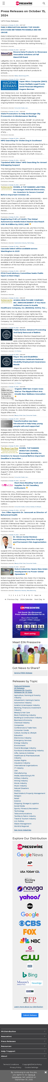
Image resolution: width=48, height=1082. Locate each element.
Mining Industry (21, 781)
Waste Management (22, 824)
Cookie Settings (31, 1067)
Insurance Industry (22, 763)
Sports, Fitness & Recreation (26, 809)
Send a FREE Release (23, 673)
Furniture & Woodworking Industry (29, 751)
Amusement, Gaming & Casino (27, 700)
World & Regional (21, 826)
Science (17, 801)
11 (32, 595)
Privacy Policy (15, 1067)
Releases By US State (23, 692)
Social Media (19, 806)
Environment (19, 745)
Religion (17, 796)
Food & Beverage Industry (25, 748)
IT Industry (19, 768)
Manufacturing (31, 590)
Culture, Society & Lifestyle (33, 506)
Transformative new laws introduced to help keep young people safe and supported (28, 423)
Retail (16, 798)
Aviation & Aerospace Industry (27, 705)
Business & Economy (23, 720)
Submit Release (30, 1015)
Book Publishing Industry (25, 715)
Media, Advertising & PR (21, 76)
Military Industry (21, 778)
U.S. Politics (17, 351)
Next (36, 595)
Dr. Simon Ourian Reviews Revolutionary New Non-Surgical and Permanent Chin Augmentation (29, 539)
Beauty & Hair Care (20, 415)
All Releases (19, 688)
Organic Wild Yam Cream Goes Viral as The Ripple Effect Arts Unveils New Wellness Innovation (30, 391)
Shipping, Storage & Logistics (26, 803)
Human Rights (20, 760)
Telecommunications (23, 814)
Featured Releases (22, 686)
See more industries (22, 830)
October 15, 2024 (14, 25)
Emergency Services (22, 740)
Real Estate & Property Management (29, 793)
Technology (30, 243)
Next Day (38, 599)
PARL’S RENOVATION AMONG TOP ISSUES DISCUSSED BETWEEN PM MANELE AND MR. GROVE (21, 29)
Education (18, 735)
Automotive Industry (20, 243)
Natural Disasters (21, 788)
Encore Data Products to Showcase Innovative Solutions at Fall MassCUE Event (30, 54)
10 (29, 595)
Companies (19, 725)
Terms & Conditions (11, 1064)
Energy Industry (21, 743)
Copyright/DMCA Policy (32, 1064)
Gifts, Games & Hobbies (24, 753)
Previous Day (12, 599)
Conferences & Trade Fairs (25, 728)
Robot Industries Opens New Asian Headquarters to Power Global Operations (31, 571)
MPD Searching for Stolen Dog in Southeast (21, 140)
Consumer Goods (19, 108)
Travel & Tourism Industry (25, 819)
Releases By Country (23, 690)
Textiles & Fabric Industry (25, 816)
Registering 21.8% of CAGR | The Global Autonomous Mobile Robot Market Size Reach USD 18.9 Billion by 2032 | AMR (22, 221)
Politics (17, 791)
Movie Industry (20, 783)
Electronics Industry (20, 590)
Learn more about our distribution (28, 1007)
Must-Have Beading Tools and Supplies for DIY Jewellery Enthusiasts (28, 485)
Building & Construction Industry (28, 718)
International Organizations (26, 765)
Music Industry (20, 786)
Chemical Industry (22, 723)
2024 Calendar (26, 599)
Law (26, 108)
